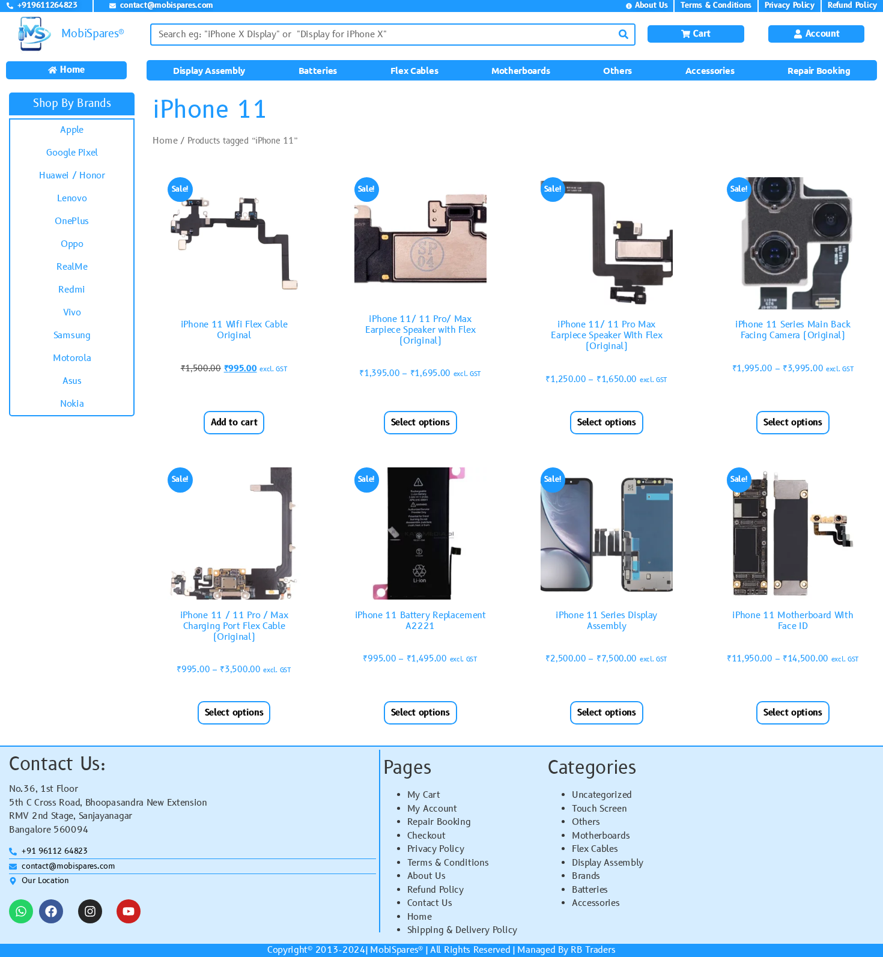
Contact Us (429, 903)
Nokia (72, 404)
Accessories (710, 70)
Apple (71, 130)
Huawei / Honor (72, 175)
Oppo (72, 244)
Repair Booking (819, 70)
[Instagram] (90, 911)
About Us (426, 876)
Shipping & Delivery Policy (462, 930)
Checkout (426, 836)
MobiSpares (394, 950)
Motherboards (520, 70)
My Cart (423, 795)
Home (165, 141)
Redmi (71, 290)
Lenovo (71, 198)
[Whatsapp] (21, 911)
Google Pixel (72, 153)
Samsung (72, 335)
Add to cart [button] (234, 422)
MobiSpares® (92, 33)
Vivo (72, 312)
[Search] (623, 34)
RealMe (71, 267)
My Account (432, 809)
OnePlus (72, 221)
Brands (586, 876)
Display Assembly (209, 70)
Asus (72, 381)
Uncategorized (602, 795)
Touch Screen (599, 809)
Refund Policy (435, 890)
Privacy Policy (435, 849)
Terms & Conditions (448, 863)
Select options (420, 422)
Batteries (318, 70)
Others (617, 70)
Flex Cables (414, 70)
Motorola (72, 358)
